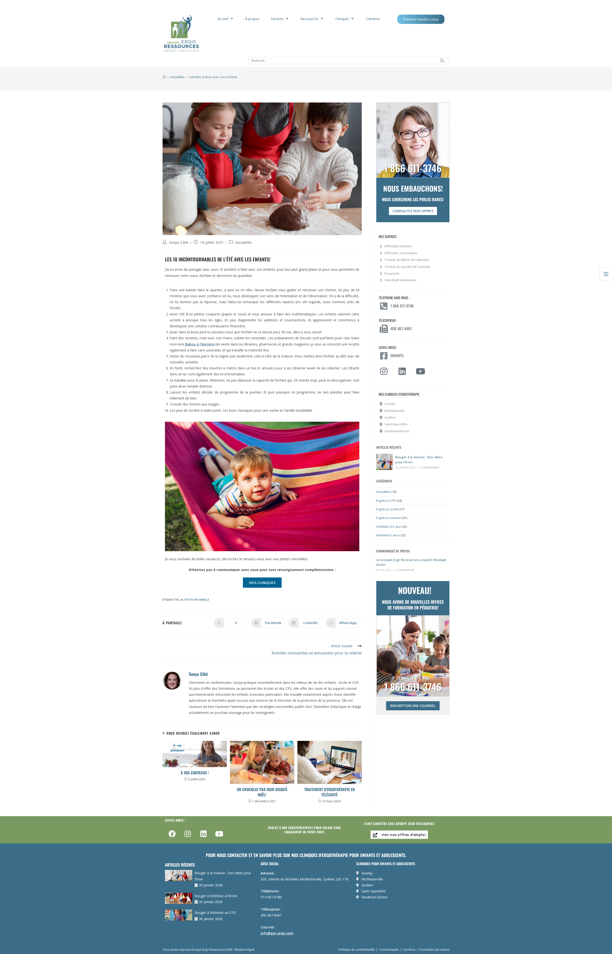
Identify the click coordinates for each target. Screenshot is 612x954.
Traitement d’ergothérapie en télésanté (329, 792)
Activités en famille (194, 599)
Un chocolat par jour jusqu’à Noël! (262, 792)
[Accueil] (164, 77)
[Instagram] (188, 834)
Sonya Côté (178, 242)
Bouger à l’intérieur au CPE (215, 912)
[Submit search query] (442, 60)
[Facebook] (172, 834)
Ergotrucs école (387, 509)
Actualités (243, 242)
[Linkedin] (203, 834)
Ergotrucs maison (388, 518)
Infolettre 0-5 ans (388, 526)
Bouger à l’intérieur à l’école (216, 896)
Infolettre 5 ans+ (388, 535)
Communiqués (389, 950)
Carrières (409, 950)
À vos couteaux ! (195, 772)
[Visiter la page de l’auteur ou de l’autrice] (172, 680)
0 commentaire (429, 467)
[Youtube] (219, 834)
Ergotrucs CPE (386, 500)
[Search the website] (349, 60)
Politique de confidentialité (357, 950)
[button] (226, 19)
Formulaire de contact (434, 950)
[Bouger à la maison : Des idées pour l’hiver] (384, 462)
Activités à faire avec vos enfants (213, 77)
